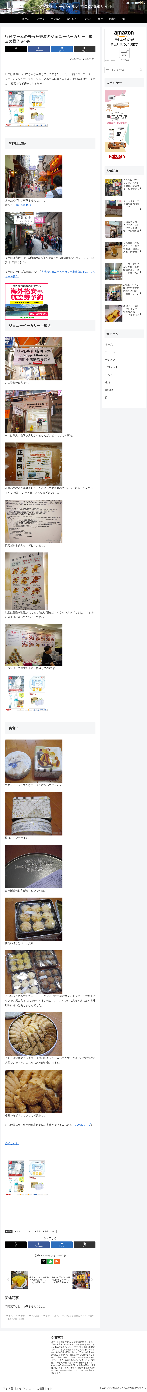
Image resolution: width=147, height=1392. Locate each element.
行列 (38, 1231)
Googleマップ (83, 1124)
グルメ (109, 374)
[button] (84, 49)
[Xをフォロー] (44, 1261)
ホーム (109, 344)
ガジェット (111, 367)
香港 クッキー (50, 1231)
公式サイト (12, 1143)
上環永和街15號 (22, 205)
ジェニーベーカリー (24, 1231)
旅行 (107, 382)
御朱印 (109, 389)
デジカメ (110, 359)
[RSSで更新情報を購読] (57, 1261)
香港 (10, 1231)
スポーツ (110, 352)
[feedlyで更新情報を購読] (50, 1261)
